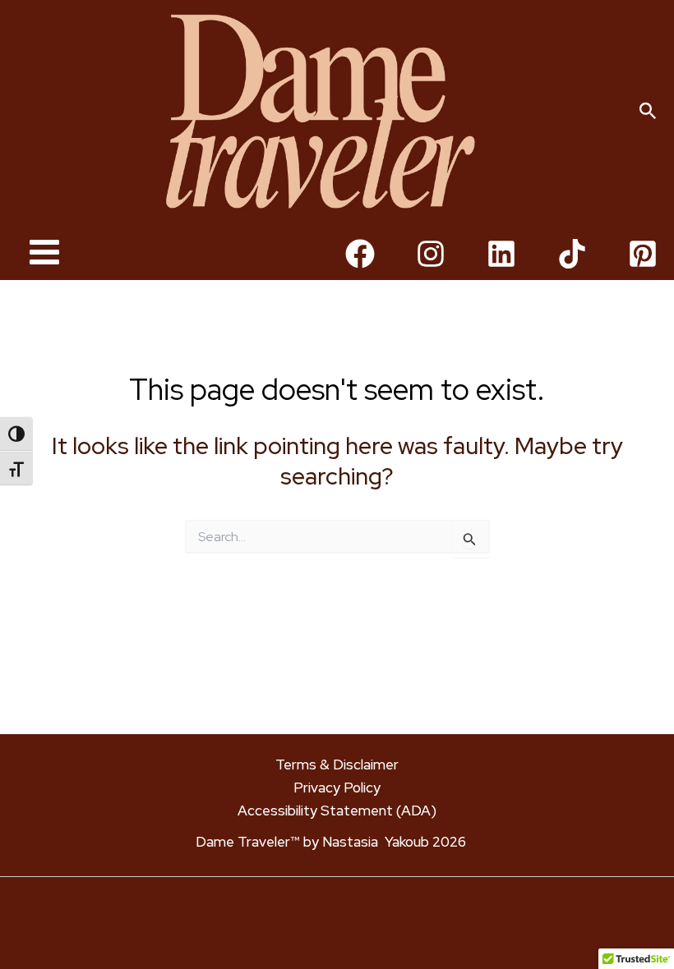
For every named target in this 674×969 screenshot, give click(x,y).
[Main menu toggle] (44, 253)
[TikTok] (572, 254)
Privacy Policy (337, 787)
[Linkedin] (501, 254)
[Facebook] (360, 254)
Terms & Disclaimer (337, 764)
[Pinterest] (643, 254)
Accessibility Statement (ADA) (337, 810)
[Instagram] (430, 254)
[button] (648, 112)
